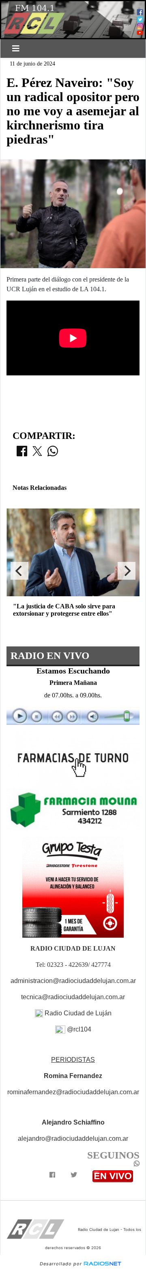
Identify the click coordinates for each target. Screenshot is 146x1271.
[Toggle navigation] (16, 48)
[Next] (126, 571)
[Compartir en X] (37, 453)
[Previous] (19, 571)
